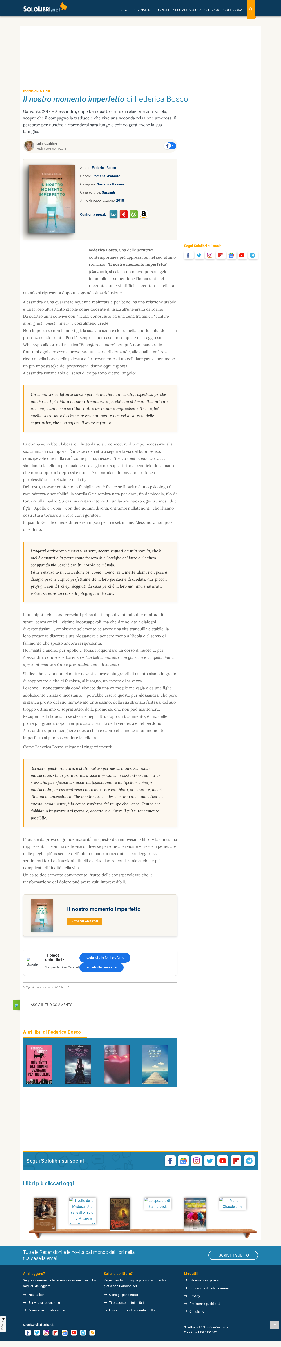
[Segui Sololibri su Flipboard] (221, 255)
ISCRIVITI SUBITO (233, 1255)
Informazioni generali (204, 1280)
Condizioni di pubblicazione (209, 1288)
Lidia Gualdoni (46, 144)
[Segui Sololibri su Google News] (232, 255)
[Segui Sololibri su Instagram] (210, 255)
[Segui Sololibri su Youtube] (242, 255)
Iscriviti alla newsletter (101, 967)
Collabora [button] (232, 10)
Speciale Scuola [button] (187, 10)
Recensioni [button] (141, 10)
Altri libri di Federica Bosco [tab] (52, 1032)
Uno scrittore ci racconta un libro (133, 1310)
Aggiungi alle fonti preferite (105, 957)
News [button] (124, 10)
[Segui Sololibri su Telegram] (253, 255)
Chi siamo (196, 1311)
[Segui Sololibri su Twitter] (199, 255)
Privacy (194, 1296)
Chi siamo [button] (212, 10)
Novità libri (37, 1295)
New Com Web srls (215, 1327)
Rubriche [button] (162, 10)
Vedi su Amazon (85, 921)
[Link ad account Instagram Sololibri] (46, 1333)
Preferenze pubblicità (204, 1304)
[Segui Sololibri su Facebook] (189, 255)
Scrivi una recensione (44, 1303)
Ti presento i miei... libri (126, 1303)
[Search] (251, 9)
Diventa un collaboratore (47, 1310)
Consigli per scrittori (124, 1295)
